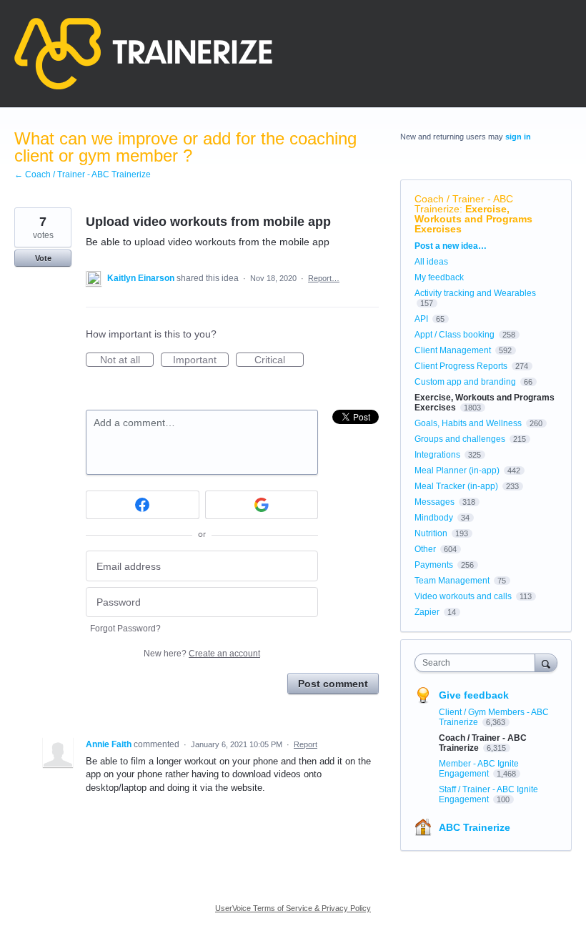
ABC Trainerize (474, 827)
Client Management (452, 350)
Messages (434, 502)
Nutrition (430, 533)
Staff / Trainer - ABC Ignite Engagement (488, 794)
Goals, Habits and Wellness (468, 423)
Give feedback (474, 695)
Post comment (333, 683)
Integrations (437, 455)
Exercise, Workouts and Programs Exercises (473, 219)
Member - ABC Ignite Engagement (479, 769)
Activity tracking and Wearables (475, 293)
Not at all (127, 360)
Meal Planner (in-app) (457, 470)
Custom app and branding (465, 382)
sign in (518, 136)
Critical (279, 360)
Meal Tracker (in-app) (456, 486)
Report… (323, 278)
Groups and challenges (459, 439)
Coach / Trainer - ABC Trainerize (463, 204)
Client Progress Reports (460, 366)
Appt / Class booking (454, 335)
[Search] (546, 662)
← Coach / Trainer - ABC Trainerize (82, 174)
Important (201, 360)
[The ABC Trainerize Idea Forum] (143, 53)
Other (425, 549)
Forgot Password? (125, 629)
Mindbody (433, 518)
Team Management (452, 581)
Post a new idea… (450, 246)
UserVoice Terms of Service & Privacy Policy (293, 908)
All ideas (431, 262)
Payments (433, 565)
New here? (202, 654)
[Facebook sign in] (142, 505)
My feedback (439, 277)
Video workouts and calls (463, 596)
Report (305, 744)
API (421, 319)
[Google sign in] (262, 505)
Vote (43, 258)
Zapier (427, 612)
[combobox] (478, 663)
